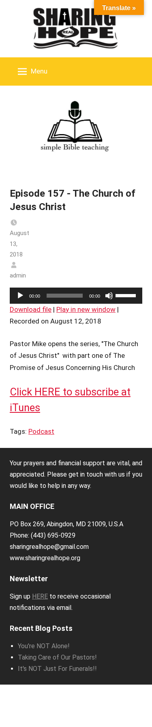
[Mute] (109, 296)
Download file (30, 309)
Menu (39, 71)
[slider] (127, 295)
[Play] (20, 296)
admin (18, 275)
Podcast (41, 431)
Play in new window (86, 309)
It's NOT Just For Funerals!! (57, 668)
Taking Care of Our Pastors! (57, 657)
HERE (40, 596)
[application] (76, 296)
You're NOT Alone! (44, 646)
